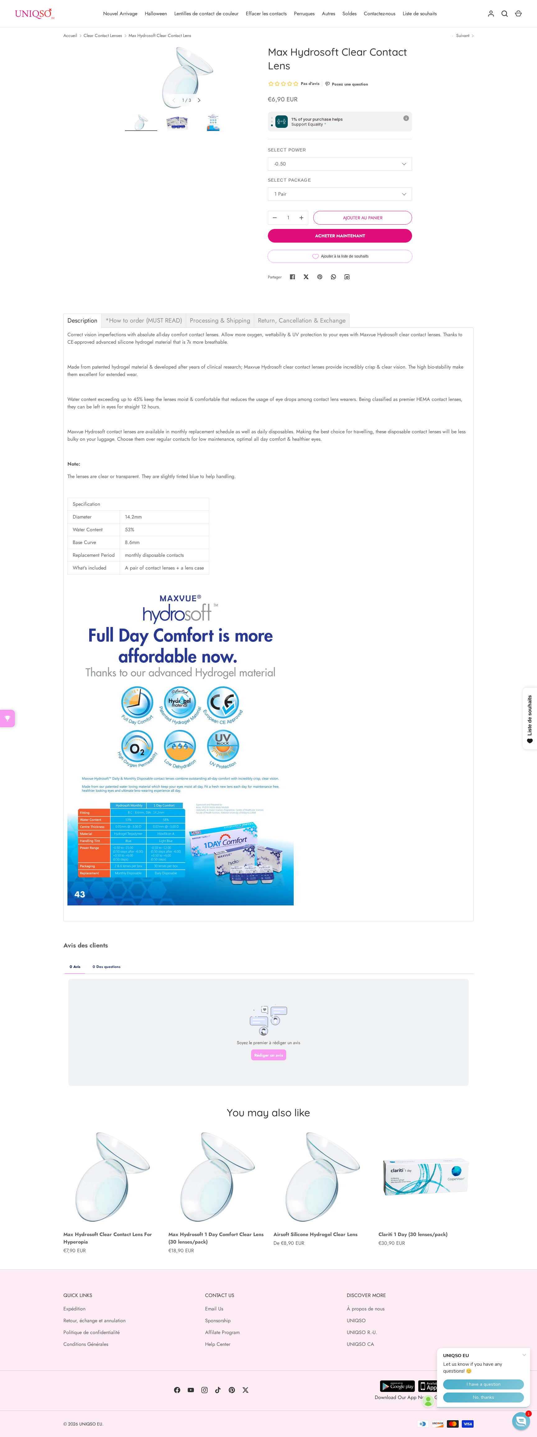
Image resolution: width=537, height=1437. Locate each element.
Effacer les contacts (266, 13)
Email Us (214, 1308)
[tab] (82, 321)
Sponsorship (218, 1320)
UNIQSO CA (360, 1344)
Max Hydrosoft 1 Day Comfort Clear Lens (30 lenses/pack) (216, 1238)
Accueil (70, 35)
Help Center (217, 1344)
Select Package (289, 180)
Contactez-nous (379, 13)
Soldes (349, 13)
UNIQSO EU (90, 1424)
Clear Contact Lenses (103, 35)
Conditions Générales (85, 1344)
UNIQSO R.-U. (362, 1332)
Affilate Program (222, 1332)
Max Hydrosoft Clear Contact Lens (160, 35)
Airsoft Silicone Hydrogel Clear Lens (315, 1234)
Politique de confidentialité (91, 1332)
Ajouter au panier (363, 218)
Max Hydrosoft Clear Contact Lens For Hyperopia (107, 1238)
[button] (521, 1421)
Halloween (156, 13)
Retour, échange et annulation (94, 1320)
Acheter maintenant (340, 236)
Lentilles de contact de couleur (206, 13)
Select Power (287, 149)
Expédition (74, 1308)
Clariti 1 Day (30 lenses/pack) (413, 1234)
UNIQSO (356, 1320)
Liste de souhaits (420, 13)
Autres (328, 13)
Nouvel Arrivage (120, 13)
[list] (186, 77)
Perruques (304, 13)
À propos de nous (365, 1308)
